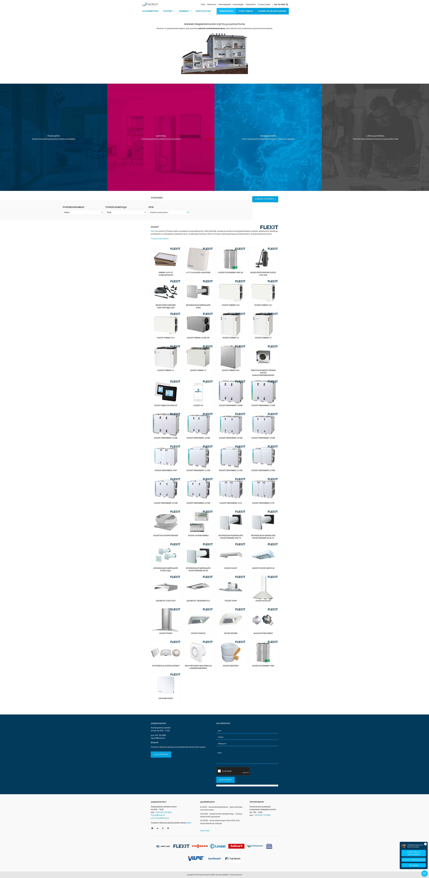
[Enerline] (163, 846)
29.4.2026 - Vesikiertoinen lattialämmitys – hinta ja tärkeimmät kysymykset (221, 815)
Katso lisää (204, 830)
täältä (188, 822)
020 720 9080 (279, 4)
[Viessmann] (200, 846)
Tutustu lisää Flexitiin (160, 238)
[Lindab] (218, 846)
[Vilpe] (196, 858)
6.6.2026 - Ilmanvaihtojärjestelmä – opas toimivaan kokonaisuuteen (221, 808)
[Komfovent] (214, 858)
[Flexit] (181, 846)
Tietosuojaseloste (236, 875)
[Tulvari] (236, 846)
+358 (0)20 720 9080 (163, 812)
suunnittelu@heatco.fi (160, 818)
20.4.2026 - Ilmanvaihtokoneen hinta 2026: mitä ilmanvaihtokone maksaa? (220, 822)
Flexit (153, 231)
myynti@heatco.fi (158, 738)
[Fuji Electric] (233, 858)
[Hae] (287, 5)
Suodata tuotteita (264, 199)
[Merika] (269, 846)
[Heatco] (149, 4)
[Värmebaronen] (255, 846)
